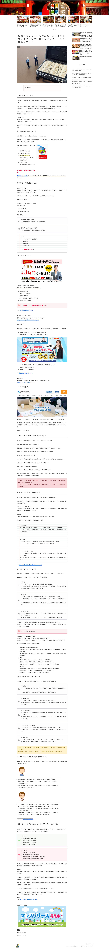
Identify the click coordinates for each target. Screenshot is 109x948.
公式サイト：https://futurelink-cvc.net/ (28, 320)
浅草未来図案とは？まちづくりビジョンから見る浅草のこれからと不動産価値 (82, 82)
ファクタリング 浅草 (22, 932)
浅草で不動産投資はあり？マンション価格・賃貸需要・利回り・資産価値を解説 (82, 70)
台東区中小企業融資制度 (28, 819)
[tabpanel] (23, 22)
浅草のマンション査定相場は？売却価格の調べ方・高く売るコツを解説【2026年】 (82, 87)
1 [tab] (53, 29)
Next (93, 22)
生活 (19, 929)
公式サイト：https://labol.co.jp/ (26, 382)
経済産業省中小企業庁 (22, 175)
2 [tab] (55, 29)
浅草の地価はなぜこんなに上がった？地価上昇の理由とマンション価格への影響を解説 (82, 78)
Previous (15, 22)
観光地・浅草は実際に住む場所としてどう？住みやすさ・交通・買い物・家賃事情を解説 (82, 74)
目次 (28, 87)
